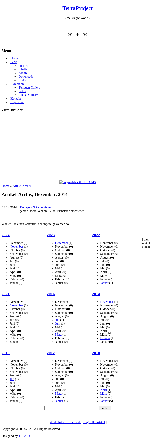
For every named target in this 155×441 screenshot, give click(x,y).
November (16, 246)
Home (14, 58)
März (58, 334)
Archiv (23, 73)
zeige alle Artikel (94, 422)
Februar (105, 338)
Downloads (26, 76)
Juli (57, 320)
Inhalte (23, 69)
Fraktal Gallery (28, 94)
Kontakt (15, 98)
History (23, 65)
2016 (51, 294)
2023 (51, 235)
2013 (6, 353)
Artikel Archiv (22, 186)
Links (22, 80)
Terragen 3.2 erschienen (36, 207)
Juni (57, 323)
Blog (13, 62)
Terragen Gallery (29, 87)
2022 (96, 235)
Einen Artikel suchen (145, 243)
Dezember (61, 243)
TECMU (24, 436)
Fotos (22, 91)
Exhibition (17, 84)
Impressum (17, 102)
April (103, 390)
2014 (96, 294)
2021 (6, 294)
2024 (6, 235)
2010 (96, 353)
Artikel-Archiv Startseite (65, 422)
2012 (51, 353)
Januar (104, 283)
